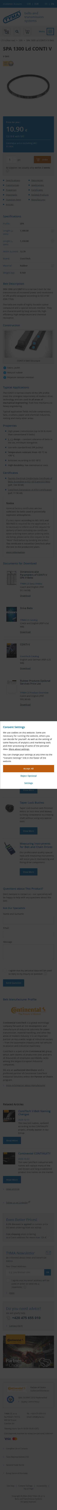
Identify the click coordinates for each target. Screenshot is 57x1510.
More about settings (19, 749)
